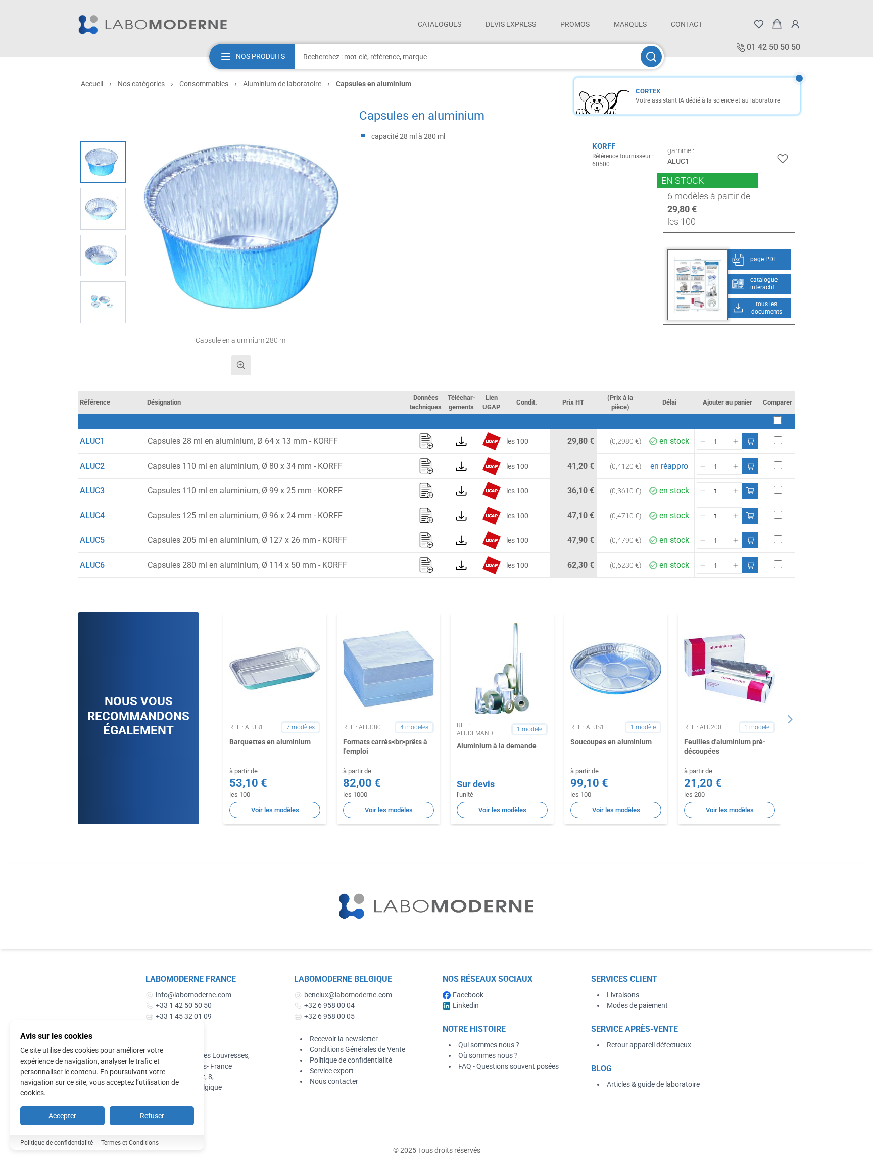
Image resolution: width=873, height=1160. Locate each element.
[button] (241, 227)
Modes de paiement (637, 1005)
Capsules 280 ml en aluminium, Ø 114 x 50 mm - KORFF (247, 565)
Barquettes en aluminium (270, 742)
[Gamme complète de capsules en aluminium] (103, 302)
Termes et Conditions (130, 1142)
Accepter (62, 1116)
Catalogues (439, 24)
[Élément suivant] (790, 719)
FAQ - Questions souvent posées (508, 1066)
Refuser (152, 1116)
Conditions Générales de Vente (357, 1049)
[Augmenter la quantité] (736, 441)
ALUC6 (92, 565)
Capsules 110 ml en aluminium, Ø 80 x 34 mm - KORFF (245, 466)
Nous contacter (334, 1081)
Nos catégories (141, 84)
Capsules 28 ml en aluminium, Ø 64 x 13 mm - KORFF (243, 441)
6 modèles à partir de (708, 196)
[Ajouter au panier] (750, 441)
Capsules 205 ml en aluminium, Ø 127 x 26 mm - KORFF (247, 540)
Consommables (203, 84)
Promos (575, 24)
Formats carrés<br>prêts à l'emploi (385, 746)
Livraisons (623, 995)
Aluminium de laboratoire (282, 84)
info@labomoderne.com (193, 995)
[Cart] (777, 24)
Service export (332, 1071)
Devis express (511, 24)
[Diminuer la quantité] (703, 441)
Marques (630, 24)
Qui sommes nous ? (488, 1045)
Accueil (92, 84)
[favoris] (759, 24)
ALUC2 (92, 466)
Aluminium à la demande (497, 746)
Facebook (468, 995)
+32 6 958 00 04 (329, 1005)
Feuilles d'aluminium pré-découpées (725, 746)
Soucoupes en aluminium (611, 742)
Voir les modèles (275, 810)
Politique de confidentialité (351, 1060)
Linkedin (466, 1005)
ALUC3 (92, 490)
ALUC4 (92, 515)
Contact (686, 24)
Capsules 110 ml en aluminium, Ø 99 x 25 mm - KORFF (245, 490)
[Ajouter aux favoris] (782, 158)
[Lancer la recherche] (651, 56)
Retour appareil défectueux (649, 1045)
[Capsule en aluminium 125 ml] (103, 209)
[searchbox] (467, 56)
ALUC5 (92, 540)
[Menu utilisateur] (795, 24)
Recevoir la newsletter (344, 1039)
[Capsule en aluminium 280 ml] (103, 162)
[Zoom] (241, 365)
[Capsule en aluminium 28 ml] (103, 256)
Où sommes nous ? (488, 1055)
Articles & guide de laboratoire (653, 1084)
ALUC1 (92, 441)
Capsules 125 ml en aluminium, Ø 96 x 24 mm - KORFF (245, 515)
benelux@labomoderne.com (348, 995)
